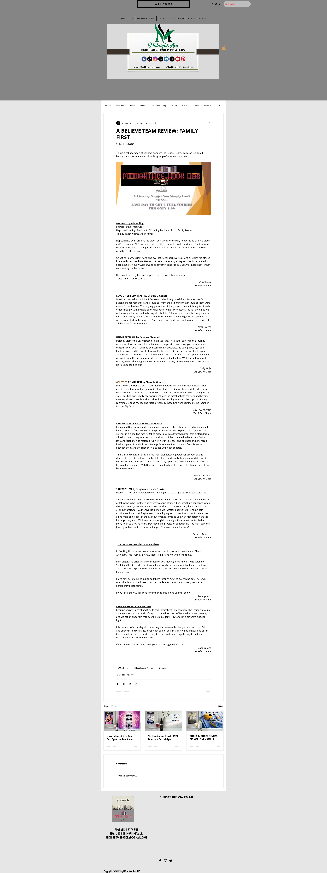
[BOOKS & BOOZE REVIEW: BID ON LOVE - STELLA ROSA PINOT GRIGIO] (204, 721)
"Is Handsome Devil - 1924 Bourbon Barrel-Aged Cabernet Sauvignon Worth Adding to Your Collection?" (163, 737)
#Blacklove (161, 668)
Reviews (185, 105)
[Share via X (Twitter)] (123, 683)
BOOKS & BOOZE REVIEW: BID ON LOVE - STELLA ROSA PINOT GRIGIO (204, 737)
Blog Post (120, 105)
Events (174, 105)
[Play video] (163, 188)
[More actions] (209, 123)
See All (221, 706)
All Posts (107, 105)
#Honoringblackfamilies (143, 668)
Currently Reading (158, 105)
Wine (197, 105)
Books (132, 105)
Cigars (142, 105)
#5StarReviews (124, 668)
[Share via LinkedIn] (130, 683)
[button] (224, 47)
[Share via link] (136, 683)
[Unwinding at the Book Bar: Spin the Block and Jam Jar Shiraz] (122, 721)
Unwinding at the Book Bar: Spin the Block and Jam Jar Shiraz (120, 737)
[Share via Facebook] (117, 683)
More (206, 105)
